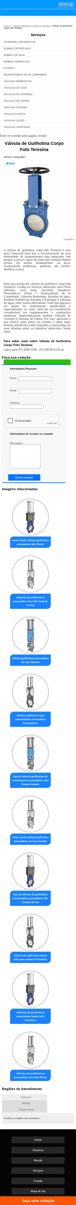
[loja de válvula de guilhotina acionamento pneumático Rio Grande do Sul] (30, 870)
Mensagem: (17, 443)
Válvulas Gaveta (14, 114)
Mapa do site (38, 1191)
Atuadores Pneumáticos (20, 42)
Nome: (14, 378)
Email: (14, 390)
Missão (38, 1160)
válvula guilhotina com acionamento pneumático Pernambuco (30, 719)
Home (38, 1139)
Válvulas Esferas (15, 107)
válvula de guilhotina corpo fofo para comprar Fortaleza (30, 957)
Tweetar (10, 163)
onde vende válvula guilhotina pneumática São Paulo (30, 542)
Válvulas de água (15, 88)
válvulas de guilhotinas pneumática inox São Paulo (30, 1075)
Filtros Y (10, 68)
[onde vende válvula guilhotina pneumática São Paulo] (30, 516)
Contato (38, 1180)
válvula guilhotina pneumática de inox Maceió (30, 660)
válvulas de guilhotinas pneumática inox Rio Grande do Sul (30, 601)
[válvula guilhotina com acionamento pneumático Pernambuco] (30, 691)
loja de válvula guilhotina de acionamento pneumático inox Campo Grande (30, 780)
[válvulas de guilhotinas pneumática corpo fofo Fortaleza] (30, 988)
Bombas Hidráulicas (17, 61)
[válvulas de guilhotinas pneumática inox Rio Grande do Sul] (30, 573)
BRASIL (26, 1103)
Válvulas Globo (14, 120)
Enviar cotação (24, 477)
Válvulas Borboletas (18, 81)
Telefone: (15, 402)
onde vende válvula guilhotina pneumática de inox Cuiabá (30, 839)
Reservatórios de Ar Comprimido (25, 74)
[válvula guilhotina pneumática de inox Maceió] (30, 634)
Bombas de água (14, 55)
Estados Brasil (26, 1109)
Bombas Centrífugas (17, 48)
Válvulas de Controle (18, 94)
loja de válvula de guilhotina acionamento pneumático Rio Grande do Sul (30, 898)
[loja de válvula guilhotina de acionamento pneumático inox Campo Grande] (30, 752)
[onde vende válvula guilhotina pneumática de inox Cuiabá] (30, 813)
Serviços (38, 35)
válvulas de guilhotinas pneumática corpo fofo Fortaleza (30, 1016)
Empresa (38, 1150)
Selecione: (26, 1097)
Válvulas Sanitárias (17, 127)
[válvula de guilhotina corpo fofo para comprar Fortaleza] (30, 931)
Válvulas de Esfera (17, 101)
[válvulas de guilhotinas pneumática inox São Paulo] (30, 1049)
